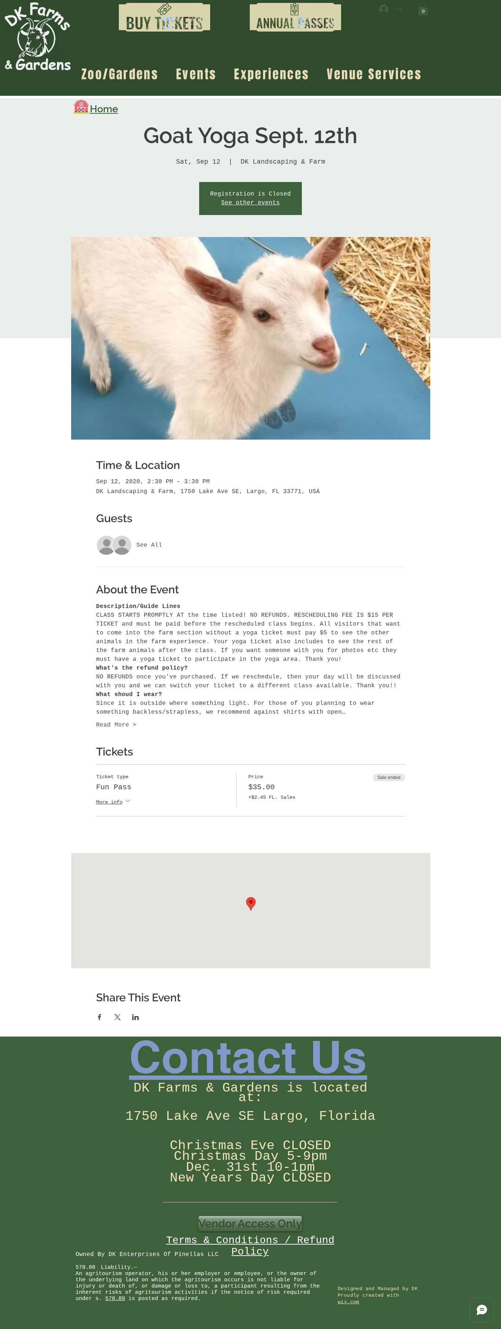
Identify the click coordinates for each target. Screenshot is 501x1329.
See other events (250, 203)
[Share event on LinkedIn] (135, 1017)
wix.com (348, 1302)
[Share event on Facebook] (99, 1017)
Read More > (116, 725)
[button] (164, 23)
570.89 (115, 1299)
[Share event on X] (117, 1017)
